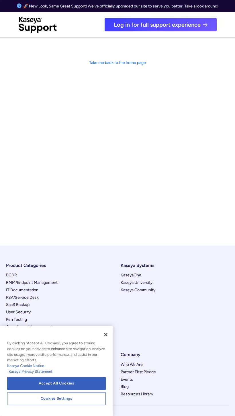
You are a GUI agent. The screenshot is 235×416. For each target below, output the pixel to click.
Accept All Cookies (56, 383)
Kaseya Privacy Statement (30, 371)
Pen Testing (16, 319)
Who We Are (132, 364)
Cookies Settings (57, 398)
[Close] (105, 334)
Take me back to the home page (117, 62)
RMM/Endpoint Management (32, 282)
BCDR (11, 275)
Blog (125, 386)
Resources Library (137, 394)
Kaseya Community (138, 290)
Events (127, 379)
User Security (18, 312)
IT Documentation (22, 290)
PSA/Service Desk (22, 297)
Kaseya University (136, 282)
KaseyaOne (131, 275)
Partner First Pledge (138, 372)
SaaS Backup (18, 304)
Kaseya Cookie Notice (25, 366)
